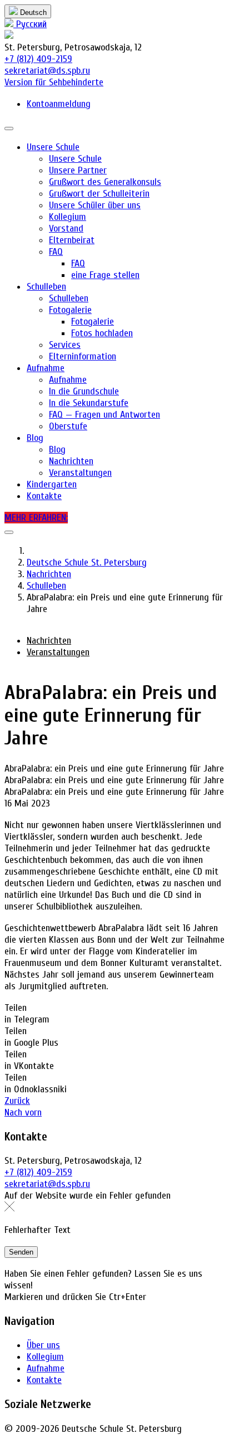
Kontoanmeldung (59, 104)
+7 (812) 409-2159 (38, 59)
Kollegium (45, 1357)
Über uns (43, 1345)
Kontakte (44, 1380)
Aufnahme (45, 1368)
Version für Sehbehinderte (53, 82)
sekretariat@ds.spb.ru (47, 70)
